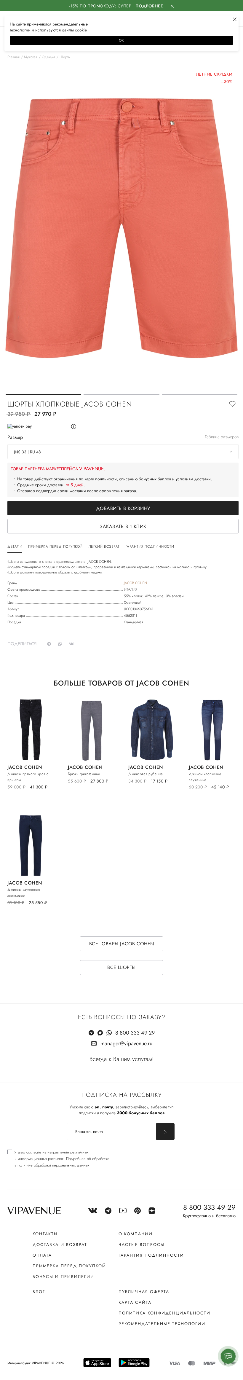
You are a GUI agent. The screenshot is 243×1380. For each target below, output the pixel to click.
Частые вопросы (141, 1244)
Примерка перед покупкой (69, 1266)
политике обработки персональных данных (53, 1165)
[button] (43, 394)
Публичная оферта (144, 1292)
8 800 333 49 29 (135, 1032)
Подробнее (149, 6)
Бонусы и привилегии (63, 1276)
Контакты (45, 1234)
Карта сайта (135, 1302)
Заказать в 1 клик (123, 526)
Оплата (42, 1255)
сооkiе (81, 30)
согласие (33, 1152)
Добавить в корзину (123, 508)
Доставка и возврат (60, 1244)
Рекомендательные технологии (162, 1324)
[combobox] (123, 451)
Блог (39, 1292)
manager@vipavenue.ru (126, 1043)
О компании (136, 1234)
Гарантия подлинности (151, 1255)
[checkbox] (58, 1159)
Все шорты (121, 967)
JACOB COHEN (135, 583)
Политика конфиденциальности (164, 1313)
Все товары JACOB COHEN (121, 943)
